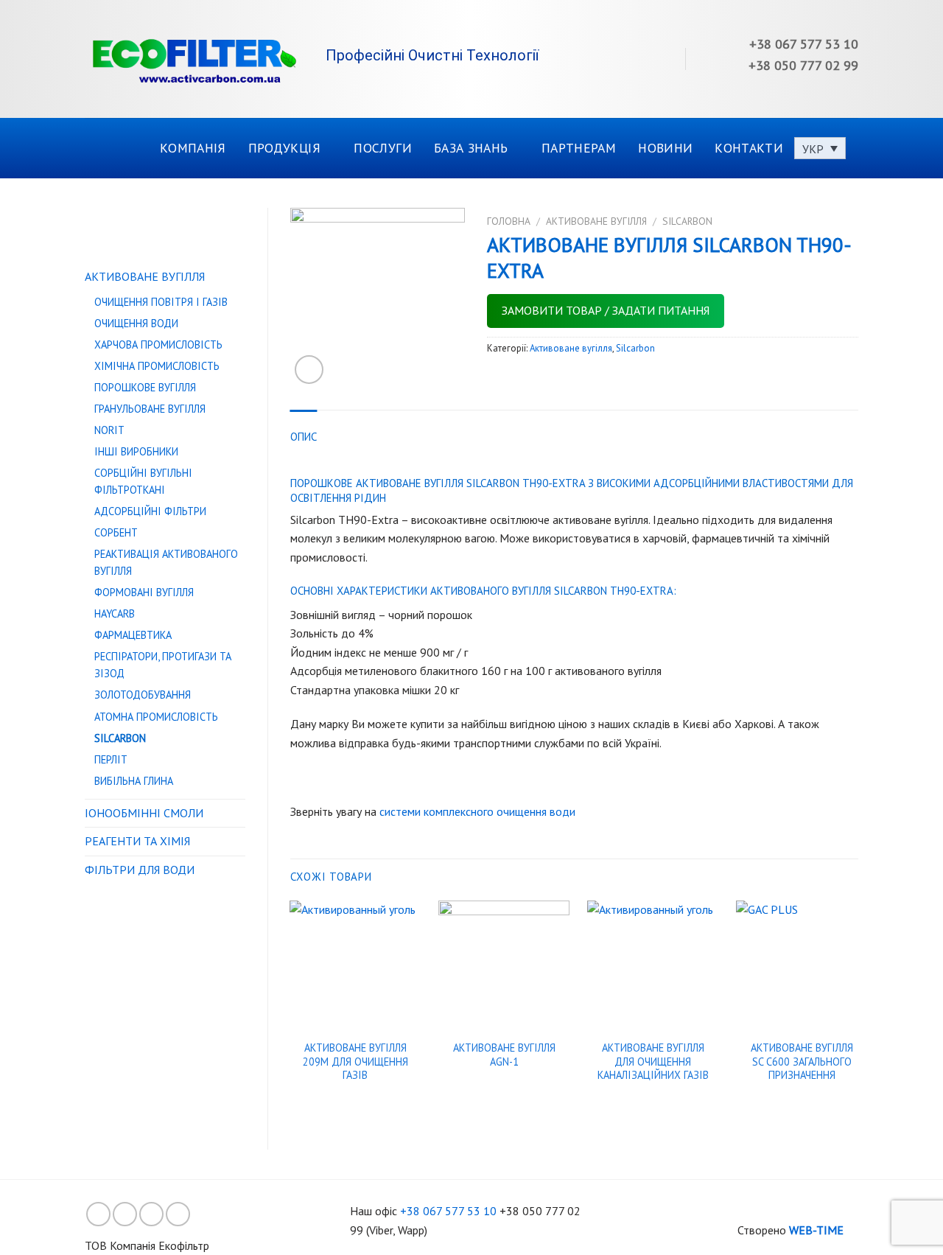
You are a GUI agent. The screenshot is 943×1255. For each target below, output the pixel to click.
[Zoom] (309, 369)
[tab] (304, 437)
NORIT (109, 430)
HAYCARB (114, 613)
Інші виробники (136, 451)
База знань (471, 147)
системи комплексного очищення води (477, 811)
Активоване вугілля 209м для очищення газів (355, 1061)
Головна (508, 221)
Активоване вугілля (145, 276)
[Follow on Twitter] (151, 1214)
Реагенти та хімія (137, 840)
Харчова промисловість (158, 345)
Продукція (284, 147)
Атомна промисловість (156, 717)
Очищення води (136, 323)
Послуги (382, 147)
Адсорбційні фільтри (150, 511)
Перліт (110, 759)
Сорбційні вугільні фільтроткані (143, 481)
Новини (665, 147)
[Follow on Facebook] (98, 1214)
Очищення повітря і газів (161, 302)
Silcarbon (120, 738)
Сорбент (116, 532)
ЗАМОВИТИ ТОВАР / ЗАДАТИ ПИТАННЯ (605, 310)
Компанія (193, 147)
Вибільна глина (133, 781)
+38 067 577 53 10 (448, 1210)
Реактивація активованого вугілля (166, 562)
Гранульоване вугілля (150, 409)
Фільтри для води (139, 869)
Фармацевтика (133, 635)
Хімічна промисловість (157, 366)
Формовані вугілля (144, 592)
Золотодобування (142, 695)
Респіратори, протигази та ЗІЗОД (162, 664)
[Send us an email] (178, 1214)
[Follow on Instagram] (125, 1214)
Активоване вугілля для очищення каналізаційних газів (653, 1061)
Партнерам (578, 147)
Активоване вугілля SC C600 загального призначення (802, 1061)
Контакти (749, 147)
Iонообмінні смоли (144, 812)
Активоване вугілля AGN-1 (504, 1055)
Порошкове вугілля (145, 387)
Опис (304, 437)
